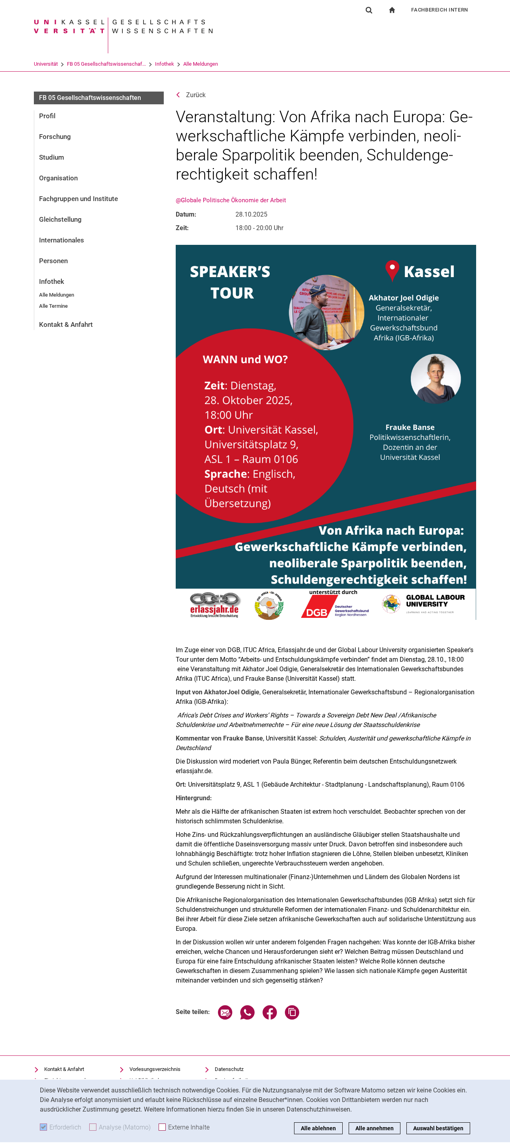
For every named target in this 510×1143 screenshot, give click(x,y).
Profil (47, 116)
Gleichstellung (60, 219)
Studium (51, 157)
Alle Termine (53, 306)
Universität (46, 64)
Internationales (61, 240)
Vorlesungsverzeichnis (154, 1069)
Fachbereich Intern (439, 10)
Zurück (196, 95)
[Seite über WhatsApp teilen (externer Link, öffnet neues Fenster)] (247, 1017)
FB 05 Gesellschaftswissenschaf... (106, 64)
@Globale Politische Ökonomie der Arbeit (231, 200)
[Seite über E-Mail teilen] (225, 1017)
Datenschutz (229, 1069)
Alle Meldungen (200, 64)
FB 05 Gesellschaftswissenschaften (90, 98)
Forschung (55, 137)
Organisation (58, 178)
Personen (53, 261)
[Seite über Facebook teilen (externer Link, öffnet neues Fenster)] (270, 1017)
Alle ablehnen (318, 1128)
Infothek (164, 64)
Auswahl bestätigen (438, 1128)
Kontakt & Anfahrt (66, 324)
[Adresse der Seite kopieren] (292, 1017)
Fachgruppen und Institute (78, 199)
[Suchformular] (369, 10)
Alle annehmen (374, 1128)
